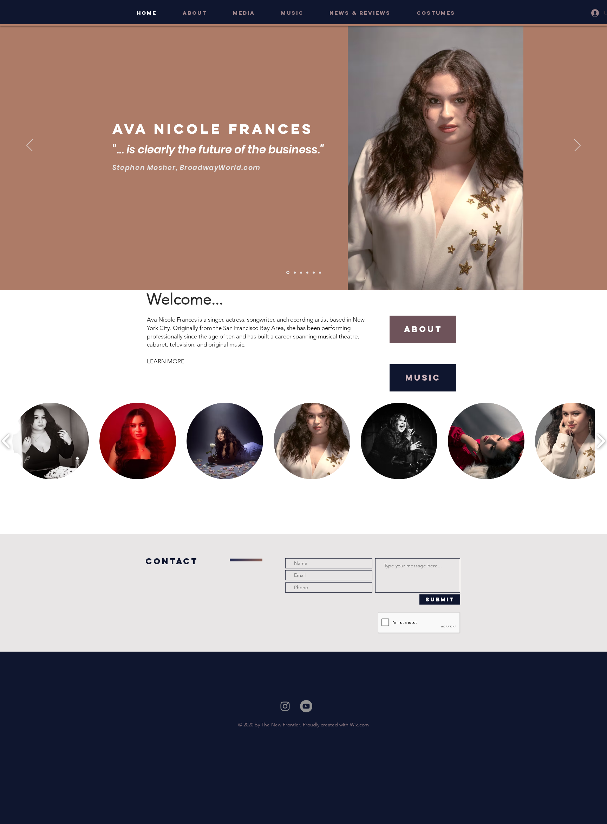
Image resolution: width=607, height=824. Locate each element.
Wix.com (359, 724)
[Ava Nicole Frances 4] (320, 272)
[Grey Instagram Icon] (285, 706)
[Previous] (29, 145)
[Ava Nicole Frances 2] (307, 272)
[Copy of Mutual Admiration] (294, 272)
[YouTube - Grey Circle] (306, 706)
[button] (252, 13)
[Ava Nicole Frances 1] (301, 272)
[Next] (577, 145)
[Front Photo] (287, 272)
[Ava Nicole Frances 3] (314, 272)
